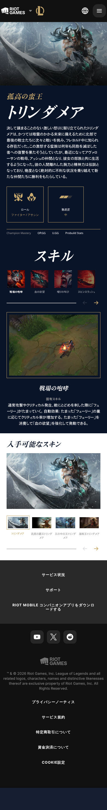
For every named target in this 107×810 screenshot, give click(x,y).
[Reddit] (70, 637)
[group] (51, 282)
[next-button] (96, 303)
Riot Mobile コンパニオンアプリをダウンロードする (53, 607)
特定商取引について (53, 732)
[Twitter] (53, 637)
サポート (53, 590)
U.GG (55, 233)
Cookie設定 (53, 762)
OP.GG (42, 233)
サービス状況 (53, 575)
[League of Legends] (40, 10)
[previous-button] (85, 303)
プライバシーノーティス (53, 702)
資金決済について (53, 747)
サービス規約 (53, 717)
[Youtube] (37, 637)
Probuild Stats (74, 233)
